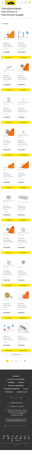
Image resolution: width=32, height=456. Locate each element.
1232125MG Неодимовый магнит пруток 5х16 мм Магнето (8, 77)
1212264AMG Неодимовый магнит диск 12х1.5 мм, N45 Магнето (23, 240)
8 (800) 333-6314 (16, 403)
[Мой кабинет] (25, 3)
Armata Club (22, 392)
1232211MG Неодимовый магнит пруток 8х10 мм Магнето (8, 110)
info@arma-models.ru (17, 406)
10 (25, 361)
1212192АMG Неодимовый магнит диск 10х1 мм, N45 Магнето (8, 240)
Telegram (16, 398)
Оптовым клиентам (12, 388)
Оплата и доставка (16, 385)
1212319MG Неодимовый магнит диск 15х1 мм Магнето (8, 338)
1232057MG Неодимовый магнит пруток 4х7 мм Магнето (8, 44)
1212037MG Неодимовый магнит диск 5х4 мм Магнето (8, 175)
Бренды (11, 382)
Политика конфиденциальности (17, 425)
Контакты (9, 392)
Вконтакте (11, 398)
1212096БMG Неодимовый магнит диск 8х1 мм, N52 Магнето (8, 272)
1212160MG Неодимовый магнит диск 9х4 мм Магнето (22, 142)
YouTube (20, 398)
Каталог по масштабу (16, 379)
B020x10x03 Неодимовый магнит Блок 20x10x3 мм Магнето (22, 207)
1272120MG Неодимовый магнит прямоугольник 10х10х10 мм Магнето (8, 142)
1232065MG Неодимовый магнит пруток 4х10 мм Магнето (23, 305)
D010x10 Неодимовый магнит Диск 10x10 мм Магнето (23, 338)
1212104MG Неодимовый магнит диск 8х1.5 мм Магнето (23, 110)
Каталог (16, 376)
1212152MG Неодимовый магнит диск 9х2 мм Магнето (22, 272)
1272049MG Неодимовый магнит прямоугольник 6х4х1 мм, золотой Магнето (23, 175)
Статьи (21, 382)
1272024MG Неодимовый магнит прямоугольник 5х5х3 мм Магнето (8, 305)
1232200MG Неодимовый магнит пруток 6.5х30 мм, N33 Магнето (22, 44)
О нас (26, 388)
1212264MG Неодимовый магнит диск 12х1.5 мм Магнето (23, 77)
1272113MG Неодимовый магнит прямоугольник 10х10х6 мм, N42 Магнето (8, 207)
